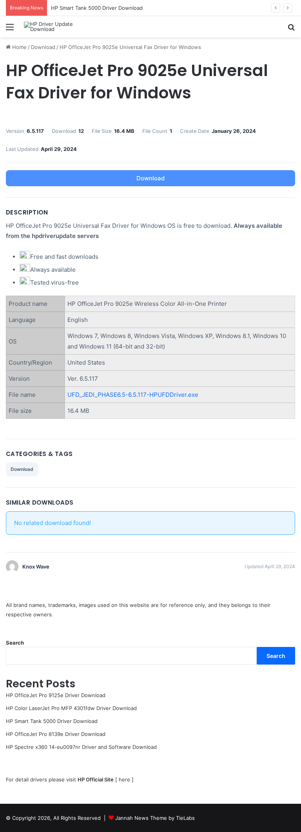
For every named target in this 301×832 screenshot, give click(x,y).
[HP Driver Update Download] (61, 27)
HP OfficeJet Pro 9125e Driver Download (55, 695)
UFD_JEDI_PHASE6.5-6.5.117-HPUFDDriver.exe (132, 394)
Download (43, 47)
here (124, 779)
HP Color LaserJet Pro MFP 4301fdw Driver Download (71, 708)
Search (15, 642)
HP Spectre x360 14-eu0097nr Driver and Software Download (81, 747)
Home (19, 47)
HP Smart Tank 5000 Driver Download (97, 8)
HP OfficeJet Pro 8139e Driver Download (55, 734)
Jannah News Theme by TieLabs (155, 818)
